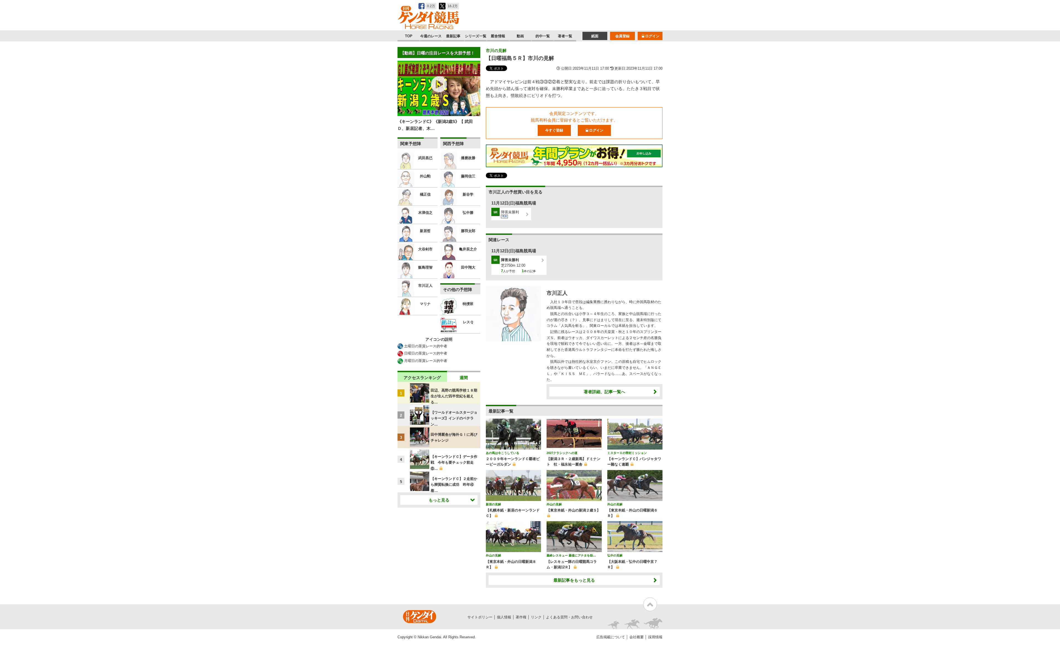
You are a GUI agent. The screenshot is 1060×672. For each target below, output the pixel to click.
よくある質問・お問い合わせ (569, 617)
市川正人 (557, 293)
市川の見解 (496, 50)
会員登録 (622, 36)
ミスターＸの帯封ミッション (627, 453)
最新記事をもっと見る (574, 580)
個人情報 (504, 617)
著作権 (521, 617)
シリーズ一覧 (475, 36)
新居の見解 (493, 504)
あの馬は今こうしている (502, 453)
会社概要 (636, 637)
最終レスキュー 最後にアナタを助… (571, 555)
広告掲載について (610, 637)
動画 (520, 36)
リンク (536, 617)
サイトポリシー (479, 617)
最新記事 (453, 36)
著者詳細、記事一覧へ (604, 391)
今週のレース (431, 36)
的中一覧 (543, 36)
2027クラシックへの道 (562, 453)
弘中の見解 (614, 555)
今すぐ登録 (554, 130)
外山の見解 (554, 504)
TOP (408, 36)
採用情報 (655, 637)
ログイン (652, 36)
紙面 (594, 36)
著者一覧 (565, 36)
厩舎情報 (498, 36)
